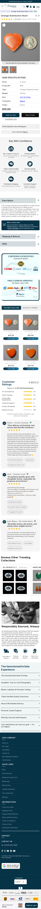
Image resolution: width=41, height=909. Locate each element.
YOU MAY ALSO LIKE (11, 308)
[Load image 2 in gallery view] (13, 69)
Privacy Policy (7, 824)
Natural (22, 101)
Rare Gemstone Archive (10, 756)
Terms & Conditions (8, 820)
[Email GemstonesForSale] (8, 851)
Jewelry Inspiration (8, 789)
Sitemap (5, 797)
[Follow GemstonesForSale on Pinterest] (11, 851)
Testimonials (6, 760)
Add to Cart (11, 338)
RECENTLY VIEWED (30, 308)
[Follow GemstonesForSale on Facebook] (2, 851)
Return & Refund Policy (10, 817)
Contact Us (6, 753)
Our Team (5, 746)
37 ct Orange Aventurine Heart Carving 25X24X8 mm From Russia (11, 362)
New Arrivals (6, 785)
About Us (5, 743)
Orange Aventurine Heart (11, 332)
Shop (8, 11)
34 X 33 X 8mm (25, 97)
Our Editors (6, 750)
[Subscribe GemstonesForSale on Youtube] (14, 851)
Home (3, 11)
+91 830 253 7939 (10, 845)
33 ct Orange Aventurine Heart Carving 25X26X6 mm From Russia (30, 362)
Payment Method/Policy (10, 814)
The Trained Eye (7, 793)
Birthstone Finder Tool (9, 777)
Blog (3, 769)
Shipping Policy (7, 810)
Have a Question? (20, 132)
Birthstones (6, 781)
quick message (13, 228)
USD (38, 7)
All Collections (7, 773)
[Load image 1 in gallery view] (5, 69)
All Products (9, 567)
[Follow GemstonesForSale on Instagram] (5, 851)
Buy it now (30, 115)
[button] (24, 7)
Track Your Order (8, 807)
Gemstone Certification (10, 827)
